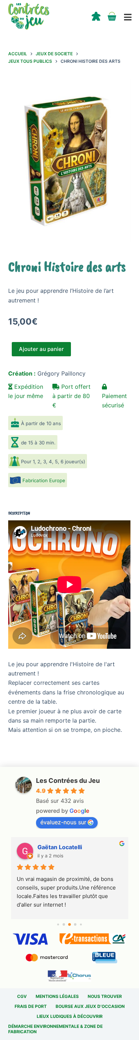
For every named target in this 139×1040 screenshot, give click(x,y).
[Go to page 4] (81, 924)
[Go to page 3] (75, 924)
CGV (22, 996)
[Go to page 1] (64, 924)
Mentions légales (57, 996)
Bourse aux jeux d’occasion (90, 1006)
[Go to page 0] (58, 924)
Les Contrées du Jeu (68, 780)
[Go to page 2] (69, 924)
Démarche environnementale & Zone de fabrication (55, 1029)
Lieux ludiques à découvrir (70, 1016)
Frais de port (31, 1006)
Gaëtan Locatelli (59, 847)
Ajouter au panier (41, 349)
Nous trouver (105, 996)
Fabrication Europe (43, 480)
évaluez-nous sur (63, 822)
